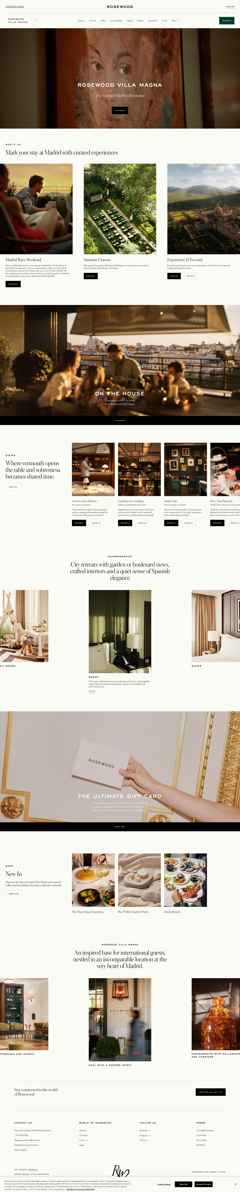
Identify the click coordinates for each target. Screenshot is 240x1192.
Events (164, 21)
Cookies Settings (163, 1184)
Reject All (183, 1184)
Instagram (145, 1135)
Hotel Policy (200, 1145)
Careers (83, 1140)
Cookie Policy (201, 1135)
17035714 (33, 1170)
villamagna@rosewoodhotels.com (27, 1140)
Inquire (174, 276)
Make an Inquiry (20, 1150)
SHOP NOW (14, 894)
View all (13, 487)
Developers (83, 1135)
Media (81, 1145)
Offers (103, 21)
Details (191, 276)
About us (82, 1130)
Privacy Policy (201, 1140)
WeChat (144, 1140)
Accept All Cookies (203, 1184)
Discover (13, 284)
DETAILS (96, 523)
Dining (129, 21)
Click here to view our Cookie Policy (80, 1189)
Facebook (145, 1130)
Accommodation (116, 21)
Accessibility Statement (205, 1130)
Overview (92, 21)
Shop (174, 20)
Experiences (153, 21)
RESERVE (92, 276)
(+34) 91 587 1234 (21, 1135)
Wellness (140, 21)
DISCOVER (120, 110)
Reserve (80, 523)
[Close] (235, 1184)
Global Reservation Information (26, 1145)
